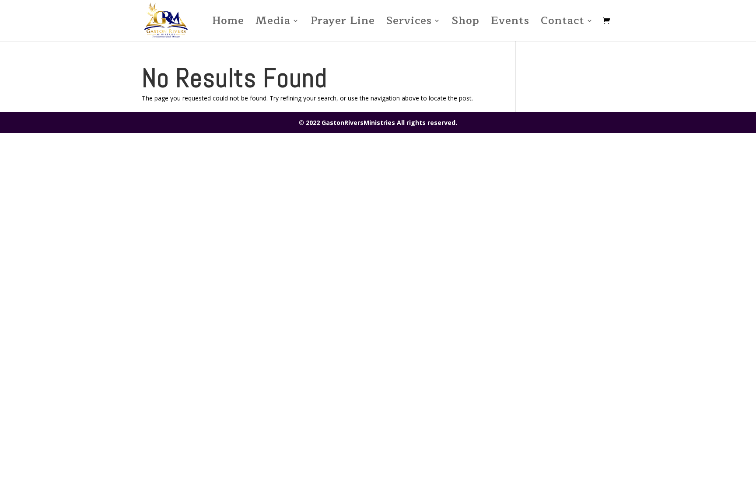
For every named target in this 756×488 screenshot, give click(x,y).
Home (228, 23)
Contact (562, 23)
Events (510, 23)
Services (409, 23)
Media (273, 23)
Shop (466, 23)
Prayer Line (343, 23)
